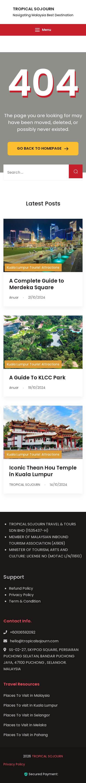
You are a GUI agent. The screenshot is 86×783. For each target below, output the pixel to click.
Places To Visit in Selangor (26, 715)
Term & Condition (25, 601)
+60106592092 (22, 632)
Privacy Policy (21, 594)
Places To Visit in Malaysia (26, 695)
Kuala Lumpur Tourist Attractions (33, 267)
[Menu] (37, 30)
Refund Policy (21, 588)
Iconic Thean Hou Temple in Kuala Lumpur (43, 471)
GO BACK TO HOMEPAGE (39, 148)
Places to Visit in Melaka (24, 725)
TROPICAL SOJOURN (33, 9)
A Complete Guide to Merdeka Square (36, 284)
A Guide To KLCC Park (37, 377)
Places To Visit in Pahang (25, 734)
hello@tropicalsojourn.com (34, 641)
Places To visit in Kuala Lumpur (30, 705)
